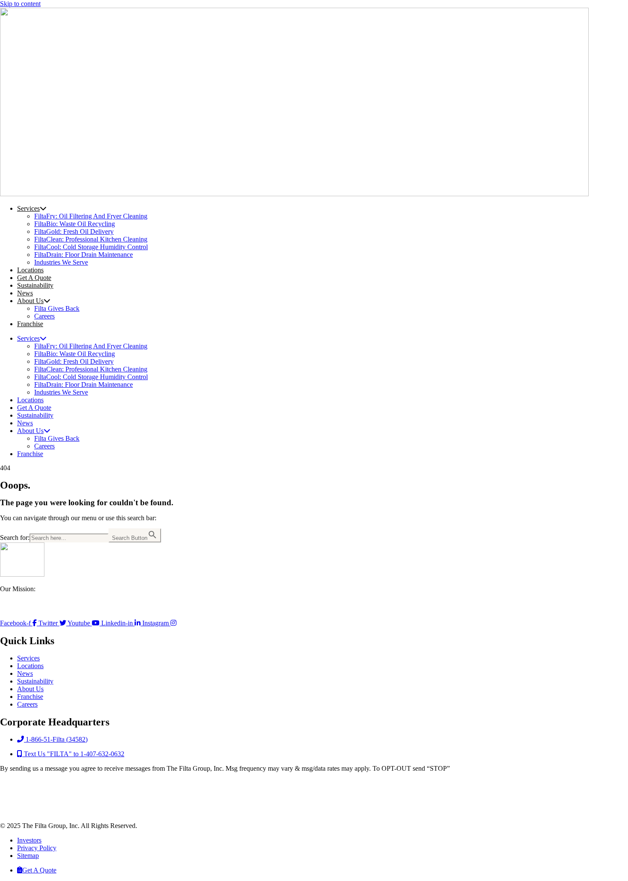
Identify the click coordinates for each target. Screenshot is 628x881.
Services (28, 208)
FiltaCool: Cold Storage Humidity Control (91, 246)
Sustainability (35, 285)
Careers (44, 316)
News (25, 293)
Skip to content (20, 3)
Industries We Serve (61, 262)
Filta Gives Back (56, 308)
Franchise (30, 323)
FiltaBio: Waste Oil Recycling (74, 223)
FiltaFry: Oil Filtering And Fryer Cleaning (90, 216)
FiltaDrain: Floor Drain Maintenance (83, 254)
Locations (30, 270)
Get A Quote (34, 277)
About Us (30, 300)
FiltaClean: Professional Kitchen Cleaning (90, 239)
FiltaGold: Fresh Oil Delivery (74, 231)
